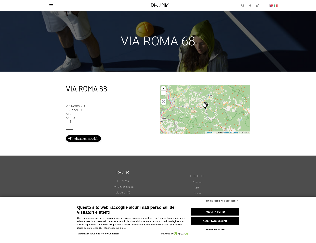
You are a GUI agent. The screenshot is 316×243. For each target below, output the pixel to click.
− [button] (163, 92)
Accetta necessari (215, 221)
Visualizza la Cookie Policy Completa (98, 233)
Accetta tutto (215, 212)
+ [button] (163, 88)
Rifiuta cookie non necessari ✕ (222, 200)
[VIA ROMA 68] (205, 105)
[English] (271, 5)
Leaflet (209, 132)
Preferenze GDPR (215, 229)
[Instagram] (243, 5)
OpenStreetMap (231, 132)
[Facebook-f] (250, 5)
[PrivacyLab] (180, 233)
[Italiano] (276, 5)
